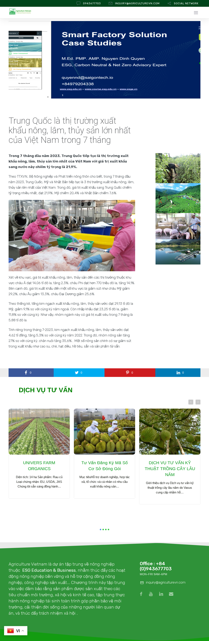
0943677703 (92, 3)
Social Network (186, 3)
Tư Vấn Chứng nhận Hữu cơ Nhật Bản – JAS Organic (170, 468)
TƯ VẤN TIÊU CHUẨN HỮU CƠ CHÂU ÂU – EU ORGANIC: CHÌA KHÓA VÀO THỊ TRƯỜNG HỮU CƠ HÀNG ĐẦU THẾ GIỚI (104, 477)
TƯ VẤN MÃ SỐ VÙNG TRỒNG (39, 465)
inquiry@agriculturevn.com (137, 3)
